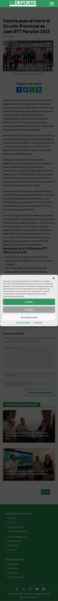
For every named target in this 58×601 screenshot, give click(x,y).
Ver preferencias (29, 317)
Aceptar (29, 301)
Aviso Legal (37, 322)
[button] (53, 278)
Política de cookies (23, 322)
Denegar (29, 309)
